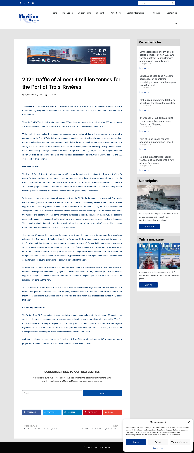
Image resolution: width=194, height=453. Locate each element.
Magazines (67, 13)
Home (54, 13)
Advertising (116, 13)
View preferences (179, 442)
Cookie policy (158, 448)
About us (157, 13)
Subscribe (101, 13)
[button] (188, 422)
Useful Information (136, 13)
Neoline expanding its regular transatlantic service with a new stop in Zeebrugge (156, 159)
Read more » (144, 68)
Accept (136, 442)
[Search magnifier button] (173, 3)
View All (148, 285)
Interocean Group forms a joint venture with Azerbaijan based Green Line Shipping (156, 121)
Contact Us (172, 13)
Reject (158, 442)
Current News (84, 13)
